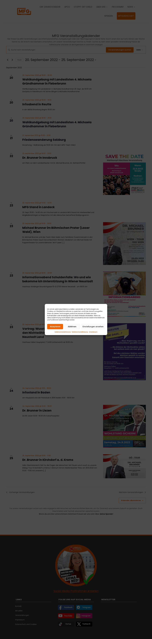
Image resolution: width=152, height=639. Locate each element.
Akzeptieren (55, 326)
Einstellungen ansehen (93, 326)
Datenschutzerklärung (63, 332)
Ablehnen (72, 326)
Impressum (93, 332)
